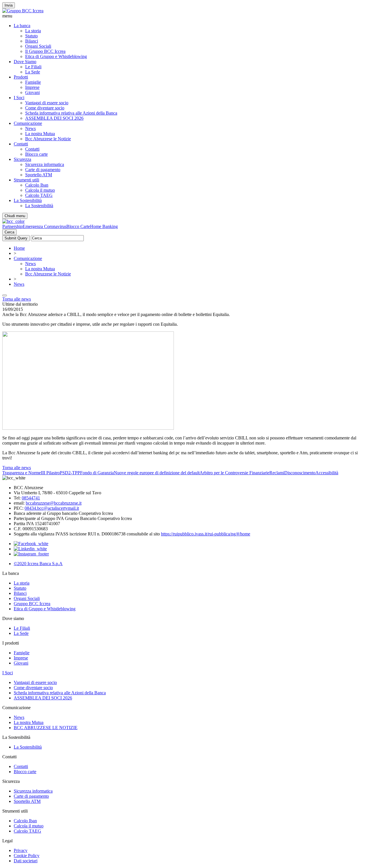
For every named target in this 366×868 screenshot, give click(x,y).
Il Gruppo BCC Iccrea (45, 51)
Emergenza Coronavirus (44, 226)
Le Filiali (33, 66)
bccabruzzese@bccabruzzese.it (53, 503)
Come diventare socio (44, 107)
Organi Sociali (38, 46)
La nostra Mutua (40, 133)
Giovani (32, 92)
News (30, 128)
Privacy (20, 850)
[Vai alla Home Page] (13, 221)
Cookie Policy (26, 855)
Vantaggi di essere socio (46, 102)
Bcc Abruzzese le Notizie (48, 138)
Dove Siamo (25, 61)
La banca (22, 25)
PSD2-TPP (70, 472)
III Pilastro (50, 472)
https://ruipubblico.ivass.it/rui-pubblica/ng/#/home (205, 533)
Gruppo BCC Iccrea (32, 603)
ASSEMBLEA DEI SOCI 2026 (54, 118)
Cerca (9, 232)
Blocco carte (36, 154)
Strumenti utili (26, 179)
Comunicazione (28, 123)
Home (19, 248)
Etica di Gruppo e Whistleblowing (56, 56)
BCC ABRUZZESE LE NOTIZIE (45, 727)
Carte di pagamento (42, 169)
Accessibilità (326, 472)
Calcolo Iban (36, 185)
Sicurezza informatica (44, 164)
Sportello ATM (38, 174)
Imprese (32, 87)
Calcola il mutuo (40, 190)
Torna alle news (16, 299)
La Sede (32, 71)
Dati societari (25, 860)
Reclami (276, 472)
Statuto (31, 35)
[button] (183, 16)
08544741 (31, 497)
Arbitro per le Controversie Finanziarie (234, 472)
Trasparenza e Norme (21, 472)
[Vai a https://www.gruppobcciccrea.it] (22, 10)
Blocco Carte (78, 226)
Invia (9, 5)
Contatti (21, 143)
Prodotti (21, 77)
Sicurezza (22, 159)
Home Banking (104, 226)
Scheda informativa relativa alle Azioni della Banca (71, 113)
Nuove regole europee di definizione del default (157, 472)
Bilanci (31, 41)
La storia (33, 30)
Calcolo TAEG (39, 195)
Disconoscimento (299, 472)
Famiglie (33, 82)
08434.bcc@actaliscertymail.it (52, 508)
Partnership (12, 226)
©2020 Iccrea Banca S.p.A (38, 563)
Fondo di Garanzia (97, 472)
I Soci (19, 97)
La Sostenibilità (28, 200)
